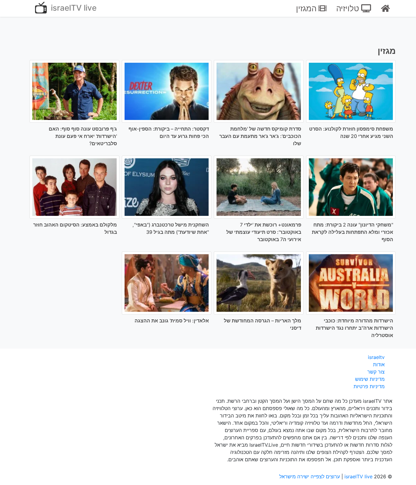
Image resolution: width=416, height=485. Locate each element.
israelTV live (73, 7)
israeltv (376, 357)
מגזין (387, 51)
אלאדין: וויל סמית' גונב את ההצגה (172, 321)
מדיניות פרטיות (369, 386)
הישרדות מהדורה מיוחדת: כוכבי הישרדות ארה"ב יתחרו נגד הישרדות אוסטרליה (354, 328)
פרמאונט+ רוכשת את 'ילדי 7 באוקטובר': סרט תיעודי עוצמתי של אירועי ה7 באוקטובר (263, 232)
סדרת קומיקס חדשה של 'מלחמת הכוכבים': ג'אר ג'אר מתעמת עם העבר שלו (260, 136)
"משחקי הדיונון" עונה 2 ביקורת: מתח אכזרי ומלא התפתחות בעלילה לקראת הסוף (352, 232)
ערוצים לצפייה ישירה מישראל (309, 476)
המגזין (307, 8)
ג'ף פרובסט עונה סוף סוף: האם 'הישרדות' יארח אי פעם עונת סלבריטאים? (83, 136)
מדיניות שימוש (370, 379)
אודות (379, 364)
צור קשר (376, 372)
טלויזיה (348, 8)
